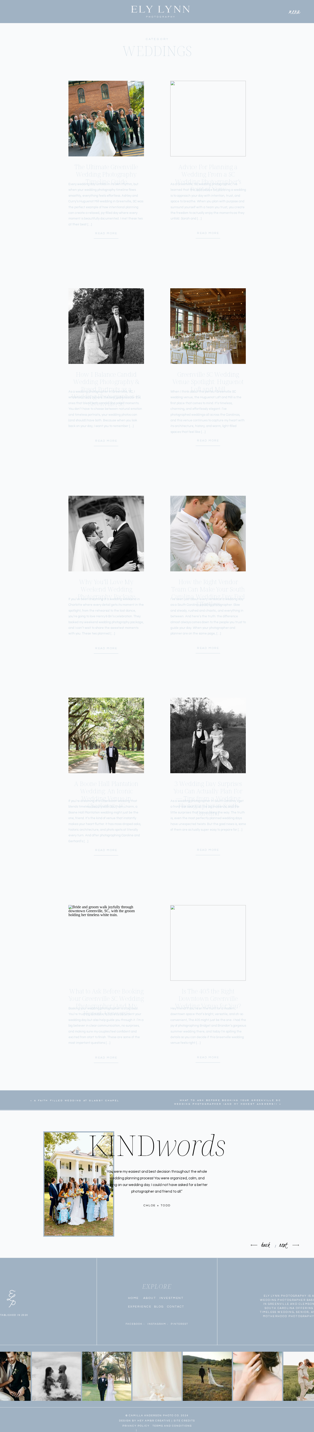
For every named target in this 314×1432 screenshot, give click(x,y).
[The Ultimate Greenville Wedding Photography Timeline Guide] (106, 118)
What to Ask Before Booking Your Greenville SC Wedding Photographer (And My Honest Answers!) (106, 1002)
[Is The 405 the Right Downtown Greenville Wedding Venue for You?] (208, 943)
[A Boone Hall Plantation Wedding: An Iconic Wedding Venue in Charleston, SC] (106, 735)
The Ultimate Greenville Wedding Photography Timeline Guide (106, 174)
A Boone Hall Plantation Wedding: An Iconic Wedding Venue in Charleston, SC (106, 794)
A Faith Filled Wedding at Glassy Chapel (76, 1100)
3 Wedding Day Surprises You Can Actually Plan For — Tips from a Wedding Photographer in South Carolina (208, 798)
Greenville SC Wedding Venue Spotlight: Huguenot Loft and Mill (208, 381)
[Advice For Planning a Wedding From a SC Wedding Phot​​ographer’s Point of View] (208, 118)
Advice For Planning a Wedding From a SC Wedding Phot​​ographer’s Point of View (208, 178)
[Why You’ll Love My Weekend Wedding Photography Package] (106, 533)
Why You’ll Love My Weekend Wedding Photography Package (106, 589)
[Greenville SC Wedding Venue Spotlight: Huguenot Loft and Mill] (208, 326)
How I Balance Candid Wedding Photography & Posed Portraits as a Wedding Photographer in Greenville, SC (106, 389)
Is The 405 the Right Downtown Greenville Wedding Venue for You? (208, 998)
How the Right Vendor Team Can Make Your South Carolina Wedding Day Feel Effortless (208, 593)
